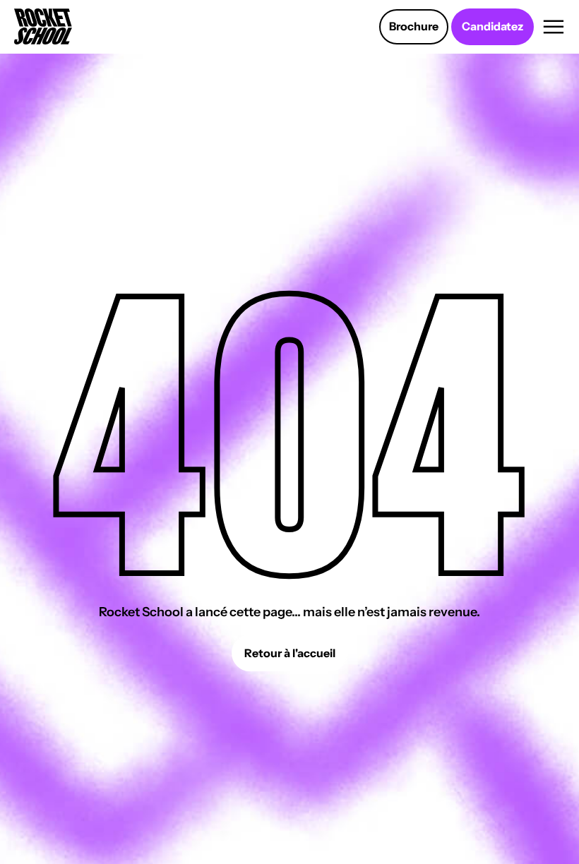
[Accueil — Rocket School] (43, 26)
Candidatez (492, 26)
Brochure (413, 26)
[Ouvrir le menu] (554, 27)
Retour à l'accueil (289, 653)
